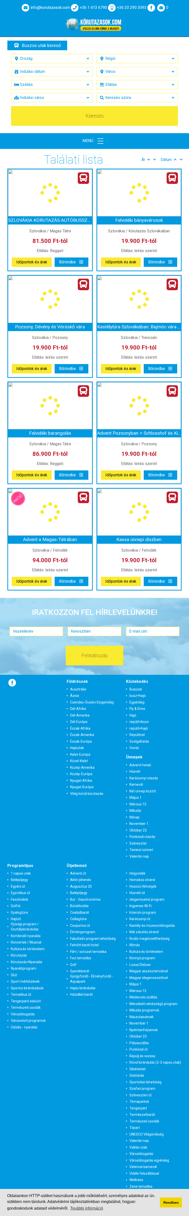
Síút (14, 975)
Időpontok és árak (31, 262)
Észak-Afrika (80, 728)
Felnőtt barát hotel (84, 945)
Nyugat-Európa (82, 787)
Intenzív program (142, 912)
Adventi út (78, 873)
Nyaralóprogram (23, 968)
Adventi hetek (140, 765)
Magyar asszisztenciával (148, 971)
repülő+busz (139, 722)
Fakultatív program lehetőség (93, 939)
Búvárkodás (79, 906)
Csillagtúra (78, 919)
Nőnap (134, 817)
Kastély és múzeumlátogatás (152, 926)
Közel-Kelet (79, 761)
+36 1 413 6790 (93, 7)
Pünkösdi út (138, 1049)
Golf (73, 965)
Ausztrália (78, 689)
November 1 (138, 1023)
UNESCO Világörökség (146, 1134)
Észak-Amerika (82, 735)
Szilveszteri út (140, 1095)
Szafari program (142, 1088)
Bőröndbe (67, 262)
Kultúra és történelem (28, 949)
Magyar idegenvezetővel (148, 978)
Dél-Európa (78, 722)
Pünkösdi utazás (142, 837)
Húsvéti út (137, 893)
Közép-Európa (81, 774)
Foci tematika (80, 958)
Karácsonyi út (139, 919)
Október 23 (138, 1036)
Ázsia (74, 696)
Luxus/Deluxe (140, 965)
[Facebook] (151, 8)
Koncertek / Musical (26, 942)
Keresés (95, 116)
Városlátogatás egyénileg (149, 1160)
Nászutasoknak (141, 1017)
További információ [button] (86, 1208)
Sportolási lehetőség (145, 1082)
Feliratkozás (94, 655)
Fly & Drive (137, 709)
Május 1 (135, 984)
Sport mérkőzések (25, 981)
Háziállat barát (81, 994)
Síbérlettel (137, 1069)
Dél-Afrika (78, 709)
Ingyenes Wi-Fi (140, 906)
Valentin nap (139, 856)
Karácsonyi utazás (143, 778)
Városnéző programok (28, 1021)
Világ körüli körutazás (86, 794)
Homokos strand (142, 880)
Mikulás (135, 811)
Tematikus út (21, 994)
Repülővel (137, 735)
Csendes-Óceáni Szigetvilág (92, 702)
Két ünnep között (142, 791)
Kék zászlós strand (144, 932)
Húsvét (134, 771)
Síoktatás (136, 1075)
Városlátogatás (23, 1014)
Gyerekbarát (79, 971)
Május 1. (135, 798)
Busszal (135, 689)
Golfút (15, 906)
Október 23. (138, 830)
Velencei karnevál (143, 1167)
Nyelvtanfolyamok (143, 1030)
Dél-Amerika (80, 715)
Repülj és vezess (142, 1056)
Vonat (134, 748)
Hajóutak (77, 748)
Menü (88, 140)
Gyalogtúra (19, 912)
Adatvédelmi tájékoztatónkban (73, 1202)
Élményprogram (82, 932)
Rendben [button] (171, 1202)
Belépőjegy (19, 880)
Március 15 (137, 991)
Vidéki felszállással (144, 1173)
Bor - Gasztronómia (85, 899)
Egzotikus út (20, 893)
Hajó (132, 715)
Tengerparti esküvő (26, 1001)
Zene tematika (140, 1186)
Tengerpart (138, 1108)
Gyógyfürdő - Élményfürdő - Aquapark (91, 978)
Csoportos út (80, 926)
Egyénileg (136, 702)
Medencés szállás (143, 997)
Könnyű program (142, 958)
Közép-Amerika (82, 767)
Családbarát (79, 912)
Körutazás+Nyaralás (26, 962)
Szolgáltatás (139, 741)
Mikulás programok (144, 1010)
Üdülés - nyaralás (24, 1027)
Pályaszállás (139, 1043)
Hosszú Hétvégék (143, 886)
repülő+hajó (138, 728)
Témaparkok (139, 1102)
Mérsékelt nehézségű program (153, 1004)
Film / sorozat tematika (88, 952)
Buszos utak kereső (41, 45)
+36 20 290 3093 (131, 7)
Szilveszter (138, 843)
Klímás (134, 945)
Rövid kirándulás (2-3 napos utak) (155, 1062)
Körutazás (19, 955)
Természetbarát (142, 1115)
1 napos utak (21, 873)
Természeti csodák (26, 1007)
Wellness (136, 1180)
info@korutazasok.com (50, 7)
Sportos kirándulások (27, 988)
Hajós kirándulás (82, 988)
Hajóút (16, 919)
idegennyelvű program (146, 899)
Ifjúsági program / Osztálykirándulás (25, 926)
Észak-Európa (81, 741)
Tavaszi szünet (141, 850)
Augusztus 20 (81, 886)
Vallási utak (138, 1147)
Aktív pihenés (80, 880)
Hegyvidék (137, 873)
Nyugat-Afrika (81, 781)
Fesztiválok (19, 899)
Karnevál (136, 784)
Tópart (134, 1128)
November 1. (139, 824)
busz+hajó (137, 696)
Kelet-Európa (80, 754)
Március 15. (138, 804)
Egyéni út (18, 886)
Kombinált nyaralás (26, 936)
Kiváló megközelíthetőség (149, 939)
